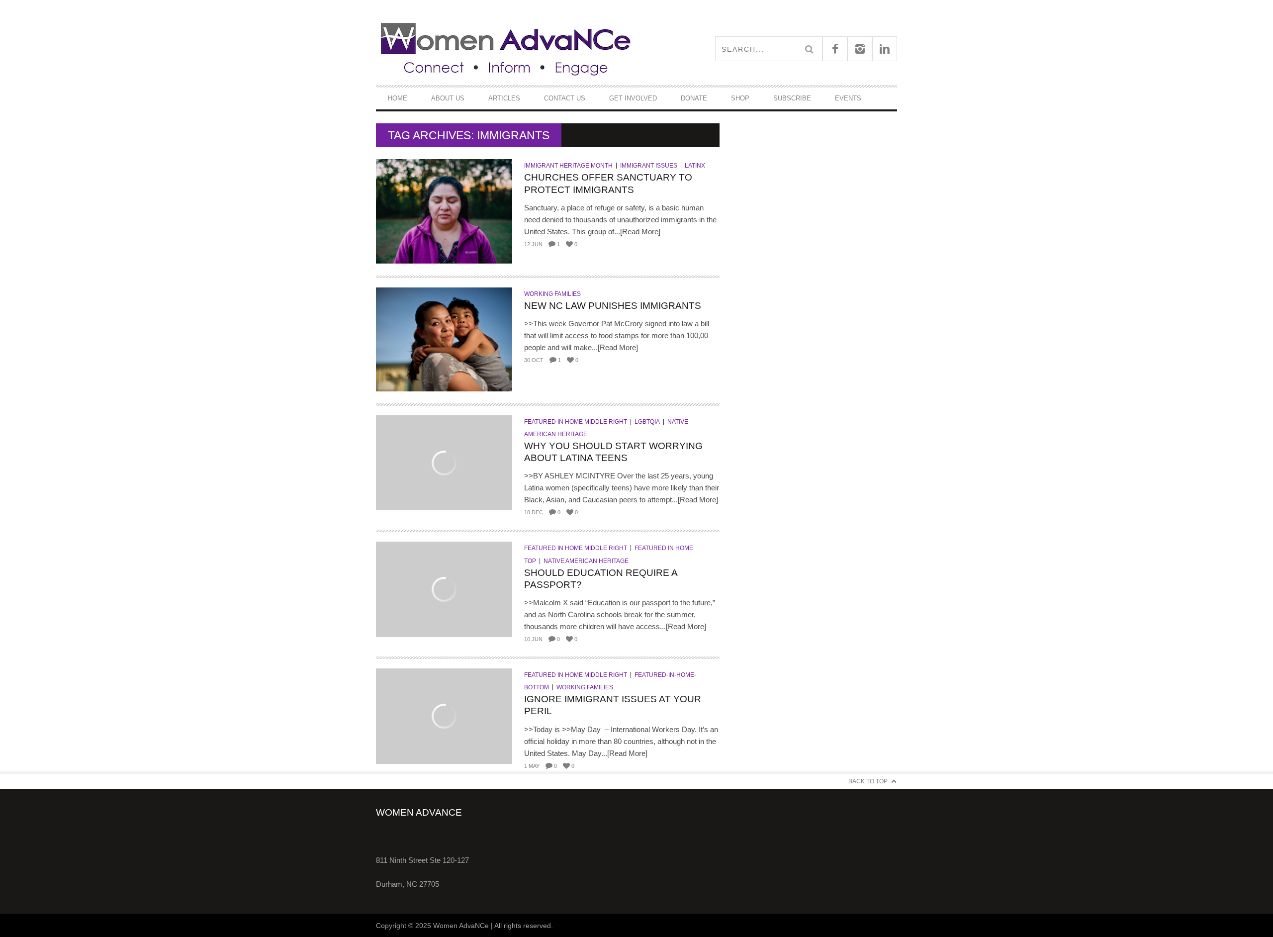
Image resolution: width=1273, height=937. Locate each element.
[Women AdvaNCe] (506, 48)
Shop (740, 98)
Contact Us (564, 98)
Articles (504, 98)
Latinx (695, 165)
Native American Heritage (586, 561)
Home (397, 98)
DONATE (694, 98)
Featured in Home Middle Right (575, 421)
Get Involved (633, 98)
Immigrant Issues (648, 165)
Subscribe (792, 98)
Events (848, 98)
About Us (447, 98)
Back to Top (868, 781)
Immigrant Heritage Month (568, 165)
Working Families (552, 293)
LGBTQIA (647, 421)
